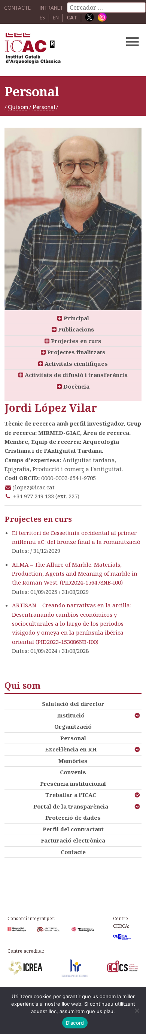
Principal (75, 318)
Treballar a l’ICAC (70, 794)
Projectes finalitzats (76, 352)
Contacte (73, 852)
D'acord (75, 1023)
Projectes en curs (75, 341)
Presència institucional (73, 783)
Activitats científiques (75, 363)
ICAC (58, 50)
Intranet (51, 8)
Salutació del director (73, 703)
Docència (75, 386)
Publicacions (75, 329)
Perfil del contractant (73, 829)
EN (56, 18)
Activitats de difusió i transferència (75, 375)
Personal (44, 106)
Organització (73, 726)
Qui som (18, 106)
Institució (71, 715)
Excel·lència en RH (71, 749)
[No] (136, 1010)
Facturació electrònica (73, 840)
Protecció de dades (73, 817)
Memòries (73, 760)
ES (42, 18)
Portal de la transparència (70, 806)
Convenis (73, 772)
